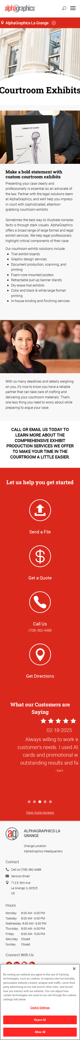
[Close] (74, 968)
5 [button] (50, 802)
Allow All (40, 1032)
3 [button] (40, 802)
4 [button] (45, 802)
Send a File (40, 532)
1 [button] (29, 802)
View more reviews (40, 812)
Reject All (40, 1020)
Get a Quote (40, 578)
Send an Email (20, 876)
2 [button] (34, 802)
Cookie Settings (40, 1008)
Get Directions (40, 676)
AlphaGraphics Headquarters (43, 851)
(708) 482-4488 (40, 630)
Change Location (35, 846)
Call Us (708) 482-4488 (26, 869)
